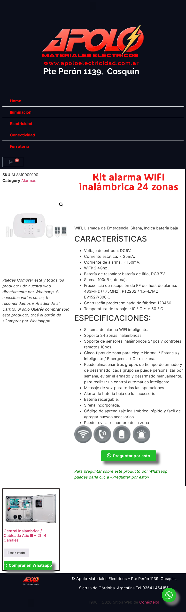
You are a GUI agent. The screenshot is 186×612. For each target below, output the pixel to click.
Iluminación (20, 112)
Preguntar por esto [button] (131, 455)
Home (15, 100)
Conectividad (22, 135)
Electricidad (21, 123)
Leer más (16, 552)
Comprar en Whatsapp (30, 565)
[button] (93, 6)
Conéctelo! (149, 602)
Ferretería (19, 146)
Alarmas (28, 180)
